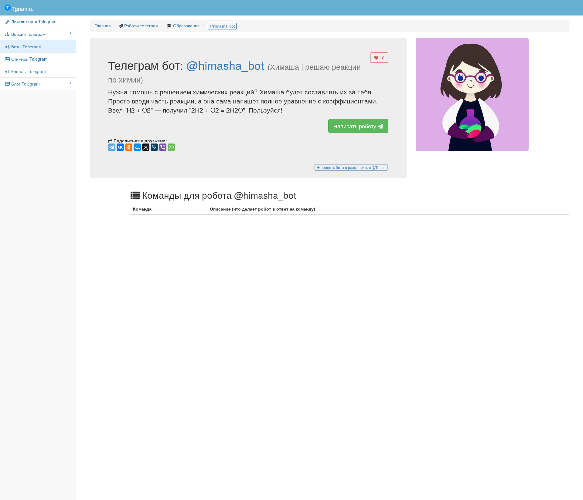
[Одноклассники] (128, 147)
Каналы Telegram (28, 71)
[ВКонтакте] (120, 147)
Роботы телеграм (141, 25)
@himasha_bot (222, 26)
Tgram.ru (22, 8)
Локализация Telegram (33, 22)
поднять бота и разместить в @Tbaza (353, 167)
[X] (145, 147)
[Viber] (162, 147)
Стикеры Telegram (29, 59)
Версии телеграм (28, 34)
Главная (102, 25)
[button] (472, 94)
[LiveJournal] (154, 147)
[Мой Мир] (137, 147)
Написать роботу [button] (355, 126)
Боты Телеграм (26, 46)
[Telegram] (111, 147)
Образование (186, 25)
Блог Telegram (25, 84)
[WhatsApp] (171, 147)
